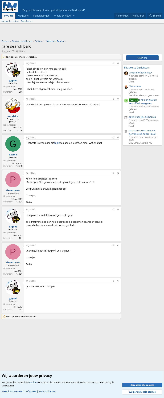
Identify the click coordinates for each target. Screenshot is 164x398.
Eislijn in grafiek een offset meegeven (143, 101)
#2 (118, 99)
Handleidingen (41, 15)
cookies (33, 382)
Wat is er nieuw (62, 15)
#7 (118, 281)
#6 (118, 245)
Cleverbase (135, 86)
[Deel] (113, 63)
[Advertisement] (60, 32)
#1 (118, 63)
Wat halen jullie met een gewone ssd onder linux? (142, 132)
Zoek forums (27, 21)
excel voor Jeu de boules (142, 116)
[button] (74, 16)
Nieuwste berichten (136, 67)
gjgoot (7, 51)
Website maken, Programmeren (144, 95)
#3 (118, 137)
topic (57, 142)
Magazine (23, 15)
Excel (131, 81)
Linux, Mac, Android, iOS (140, 142)
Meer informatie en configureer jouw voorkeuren (29, 391)
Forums (8, 15)
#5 (118, 209)
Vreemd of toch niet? (140, 72)
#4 (118, 173)
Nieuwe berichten (10, 21)
